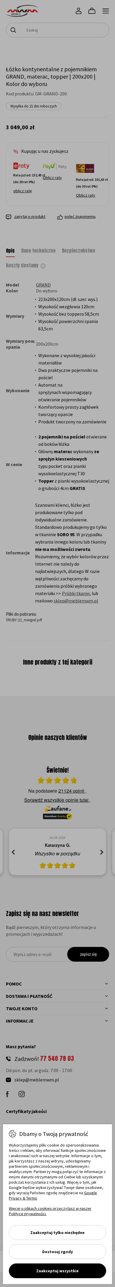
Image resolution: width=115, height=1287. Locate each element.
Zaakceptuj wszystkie (57, 1270)
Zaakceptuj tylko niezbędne (57, 1232)
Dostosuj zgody (57, 1251)
